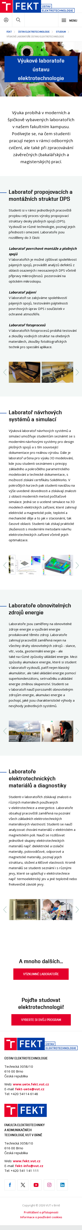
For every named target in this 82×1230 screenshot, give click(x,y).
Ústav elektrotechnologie (34, 31)
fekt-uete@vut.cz (29, 1089)
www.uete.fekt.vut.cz (31, 1084)
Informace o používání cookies (41, 1217)
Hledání (18, 20)
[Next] (77, 372)
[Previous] (5, 372)
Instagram (49, 1184)
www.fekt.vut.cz (26, 1161)
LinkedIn (62, 1184)
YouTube (36, 1184)
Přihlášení (6, 20)
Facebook (9, 1184)
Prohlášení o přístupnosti (41, 1212)
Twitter (22, 1184)
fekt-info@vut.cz (29, 1166)
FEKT (9, 31)
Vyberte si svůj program (41, 1020)
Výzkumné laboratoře (41, 974)
